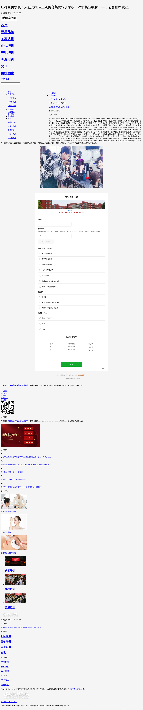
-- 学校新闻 (12, 122)
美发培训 (11, 116)
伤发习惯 (4, 391)
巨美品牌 (11, 94)
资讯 (9, 118)
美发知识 (4, 398)
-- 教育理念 (12, 102)
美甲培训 (11, 114)
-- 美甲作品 (12, 134)
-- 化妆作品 (12, 138)
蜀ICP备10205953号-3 (77, 689)
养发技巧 (4, 400)
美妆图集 (11, 130)
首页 (9, 92)
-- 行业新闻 (12, 126)
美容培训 (11, 110)
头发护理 (4, 393)
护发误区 (4, 395)
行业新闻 (52, 95)
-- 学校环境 (12, 106)
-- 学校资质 (12, 98)
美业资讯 (37, 627)
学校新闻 (52, 93)
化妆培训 (11, 112)
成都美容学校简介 (27, 627)
